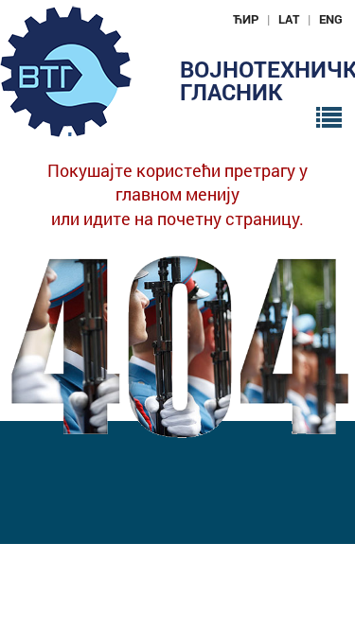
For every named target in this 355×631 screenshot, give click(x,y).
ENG (331, 18)
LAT (288, 18)
